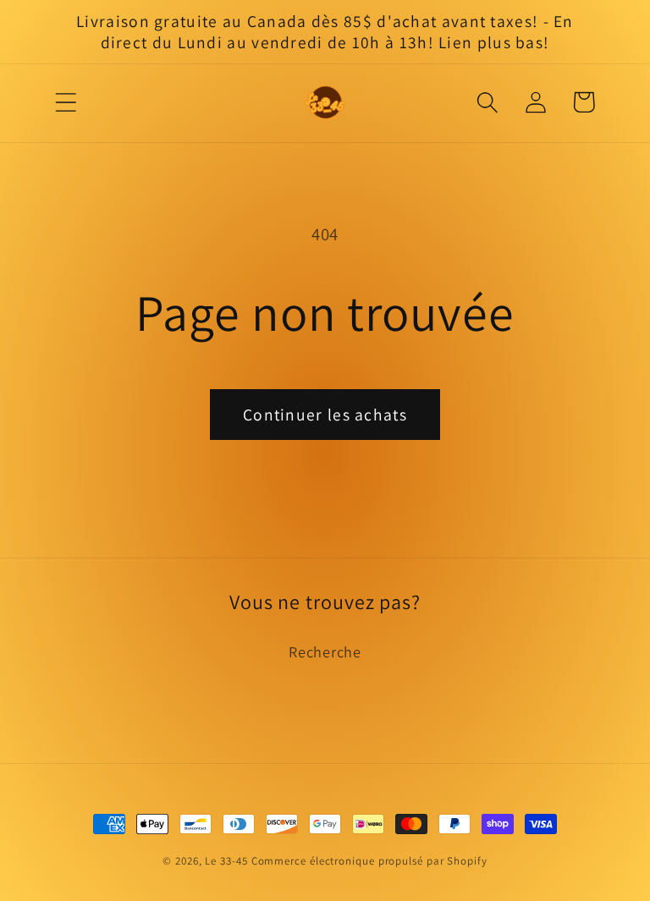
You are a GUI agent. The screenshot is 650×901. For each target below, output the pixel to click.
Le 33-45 (226, 861)
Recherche (325, 651)
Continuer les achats (325, 415)
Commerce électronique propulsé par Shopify (369, 861)
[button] (65, 102)
